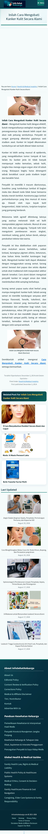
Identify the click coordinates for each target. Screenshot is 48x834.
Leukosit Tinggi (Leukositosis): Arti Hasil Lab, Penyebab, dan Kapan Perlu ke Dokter (24, 645)
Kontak (7, 703)
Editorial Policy (11, 679)
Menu (42, 3)
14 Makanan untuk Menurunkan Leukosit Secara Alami (24, 614)
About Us (8, 675)
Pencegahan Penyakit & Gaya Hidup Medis (24, 749)
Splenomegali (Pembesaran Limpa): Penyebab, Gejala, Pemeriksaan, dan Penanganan (24, 583)
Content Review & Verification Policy (21, 684)
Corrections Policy (12, 689)
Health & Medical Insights (28, 381)
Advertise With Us (12, 708)
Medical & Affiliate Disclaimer (17, 694)
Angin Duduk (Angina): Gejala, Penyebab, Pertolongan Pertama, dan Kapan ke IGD (23, 519)
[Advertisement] (24, 53)
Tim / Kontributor (12, 698)
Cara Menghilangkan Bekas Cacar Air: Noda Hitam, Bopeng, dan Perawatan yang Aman (24, 551)
